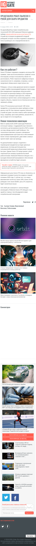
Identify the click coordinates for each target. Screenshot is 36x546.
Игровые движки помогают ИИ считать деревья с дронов (24, 476)
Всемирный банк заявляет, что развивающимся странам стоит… (24, 454)
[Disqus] (18, 331)
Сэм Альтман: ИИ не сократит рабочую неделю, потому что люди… (23, 444)
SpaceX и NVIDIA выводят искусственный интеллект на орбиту (23, 486)
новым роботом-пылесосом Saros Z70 (18, 34)
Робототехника (11, 208)
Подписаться (29, 513)
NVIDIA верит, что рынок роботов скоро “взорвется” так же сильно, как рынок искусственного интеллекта (16, 166)
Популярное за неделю (18, 435)
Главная (10, 22)
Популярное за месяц (18, 438)
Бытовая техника (9, 206)
